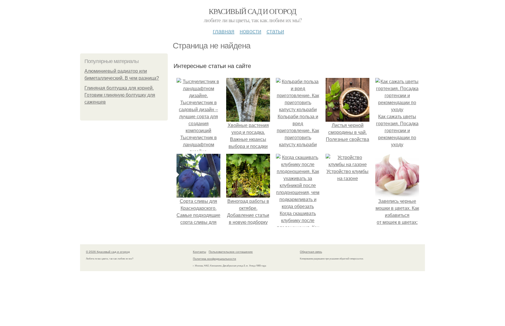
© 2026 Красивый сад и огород (108, 252)
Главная (223, 31)
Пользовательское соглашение (231, 252)
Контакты (199, 252)
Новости (250, 31)
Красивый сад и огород (252, 11)
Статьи (275, 31)
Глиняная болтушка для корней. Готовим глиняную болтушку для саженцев (119, 95)
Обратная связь (311, 252)
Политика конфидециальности (214, 259)
